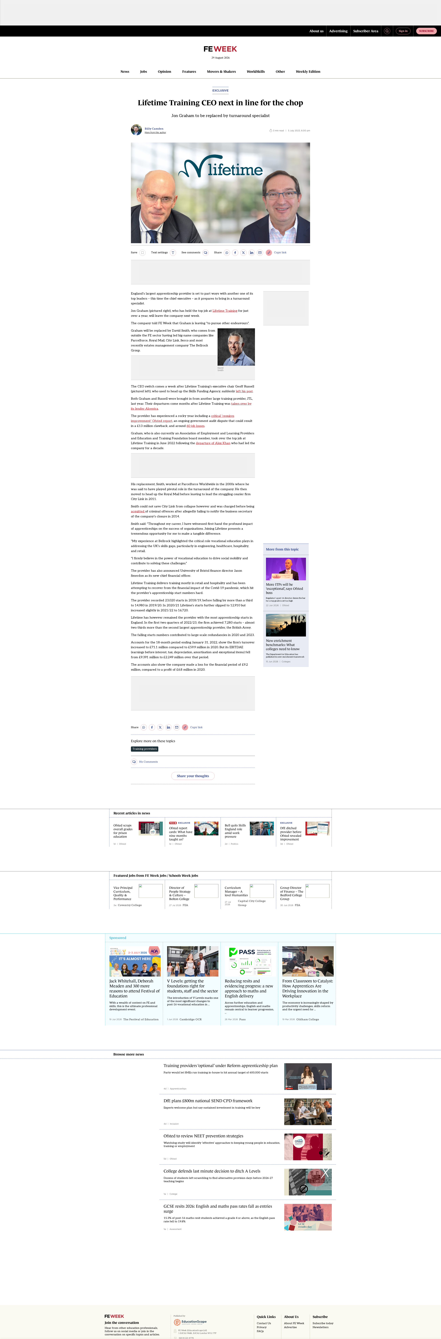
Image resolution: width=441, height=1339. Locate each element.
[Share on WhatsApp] (227, 253)
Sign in (403, 30)
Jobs (143, 71)
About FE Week (294, 1323)
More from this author (155, 132)
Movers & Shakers (221, 71)
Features (189, 71)
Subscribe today (323, 1323)
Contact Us (264, 1323)
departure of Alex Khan (213, 443)
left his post (244, 391)
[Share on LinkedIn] (252, 253)
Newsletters (321, 1327)
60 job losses (195, 426)
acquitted (138, 511)
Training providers (144, 749)
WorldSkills (256, 71)
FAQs (260, 1331)
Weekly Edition (308, 71)
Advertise (290, 1327)
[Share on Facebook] (235, 253)
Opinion (164, 71)
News (125, 71)
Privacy (262, 1327)
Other (280, 71)
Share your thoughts (193, 776)
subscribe (426, 30)
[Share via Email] (260, 253)
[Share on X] (243, 253)
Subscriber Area (365, 31)
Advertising (338, 31)
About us (316, 31)
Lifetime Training (225, 311)
